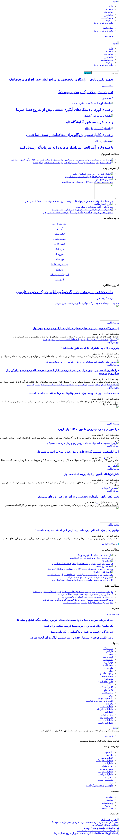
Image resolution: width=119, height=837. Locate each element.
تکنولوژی (108, 805)
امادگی (110, 684)
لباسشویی (108, 659)
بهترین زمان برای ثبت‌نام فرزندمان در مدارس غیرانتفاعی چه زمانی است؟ (77, 529)
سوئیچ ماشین (106, 676)
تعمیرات (109, 777)
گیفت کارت (59, 244)
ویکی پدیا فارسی (59, 223)
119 (111, 544)
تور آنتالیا (59, 259)
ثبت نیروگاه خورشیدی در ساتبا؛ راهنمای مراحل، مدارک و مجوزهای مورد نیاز (76, 328)
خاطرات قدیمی (105, 720)
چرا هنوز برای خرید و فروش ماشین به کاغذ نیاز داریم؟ (88, 429)
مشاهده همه (113, 614)
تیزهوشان (108, 679)
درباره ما (109, 20)
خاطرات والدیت (105, 723)
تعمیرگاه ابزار (106, 665)
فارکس (109, 651)
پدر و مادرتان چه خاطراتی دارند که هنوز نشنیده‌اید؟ (90, 347)
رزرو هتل (59, 254)
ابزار (111, 670)
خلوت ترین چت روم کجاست (99, 701)
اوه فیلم (59, 269)
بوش (111, 695)
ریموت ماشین (106, 673)
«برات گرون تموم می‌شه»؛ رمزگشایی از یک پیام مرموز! (86, 597)
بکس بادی (108, 668)
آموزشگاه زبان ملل (59, 274)
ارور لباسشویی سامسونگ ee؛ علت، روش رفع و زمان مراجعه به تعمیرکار (78, 451)
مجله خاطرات (106, 717)
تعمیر (110, 654)
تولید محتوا (59, 234)
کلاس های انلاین (105, 681)
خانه (111, 6)
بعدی (102, 544)
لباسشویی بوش (105, 698)
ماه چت (109, 703)
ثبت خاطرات (107, 714)
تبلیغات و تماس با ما (103, 23)
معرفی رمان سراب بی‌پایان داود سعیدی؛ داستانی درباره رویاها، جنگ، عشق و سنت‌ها (51, 159)
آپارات (59, 229)
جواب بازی (108, 12)
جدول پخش (107, 808)
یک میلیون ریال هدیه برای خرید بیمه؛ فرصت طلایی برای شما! (62, 162)
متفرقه (109, 14)
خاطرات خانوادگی (104, 709)
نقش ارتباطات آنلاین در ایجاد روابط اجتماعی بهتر (91, 474)
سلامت (109, 9)
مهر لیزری (108, 662)
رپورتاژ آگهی (107, 17)
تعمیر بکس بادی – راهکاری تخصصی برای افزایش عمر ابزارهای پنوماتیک (78, 496)
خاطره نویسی (106, 706)
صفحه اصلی (107, 28)
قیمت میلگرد (59, 239)
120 (107, 544)
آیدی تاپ (59, 279)
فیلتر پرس (108, 656)
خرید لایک (59, 249)
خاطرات (109, 712)
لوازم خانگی (107, 692)
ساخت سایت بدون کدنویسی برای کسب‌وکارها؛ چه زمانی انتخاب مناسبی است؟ (73, 393)
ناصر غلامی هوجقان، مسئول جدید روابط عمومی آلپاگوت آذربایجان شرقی (78, 600)
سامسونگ (108, 648)
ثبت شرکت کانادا (59, 264)
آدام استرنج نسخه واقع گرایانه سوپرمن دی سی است (88, 602)
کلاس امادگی (106, 687)
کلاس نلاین (108, 690)
